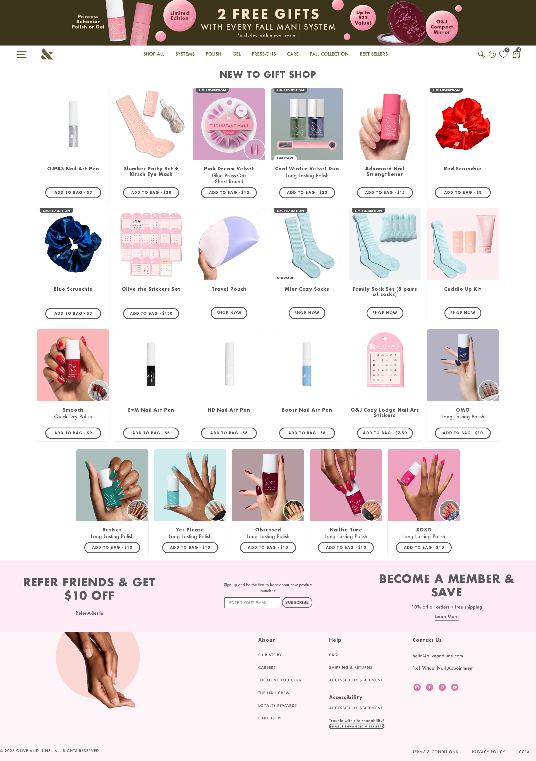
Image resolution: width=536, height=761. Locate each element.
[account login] (493, 55)
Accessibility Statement (356, 680)
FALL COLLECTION (329, 54)
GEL (237, 54)
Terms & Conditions (435, 752)
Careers (267, 667)
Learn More (447, 616)
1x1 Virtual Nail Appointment (443, 668)
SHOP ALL (153, 54)
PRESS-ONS (264, 54)
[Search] (482, 57)
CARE (293, 54)
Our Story (270, 655)
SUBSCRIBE (297, 602)
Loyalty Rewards (277, 705)
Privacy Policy (488, 752)
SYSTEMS (185, 54)
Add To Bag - (77, 192)
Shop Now (229, 313)
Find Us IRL (270, 718)
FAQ (333, 655)
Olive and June (33, 750)
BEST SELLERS (374, 54)
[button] (356, 726)
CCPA (524, 752)
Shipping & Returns (351, 667)
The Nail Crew (274, 693)
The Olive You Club (279, 680)
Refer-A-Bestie (89, 613)
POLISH (213, 54)
